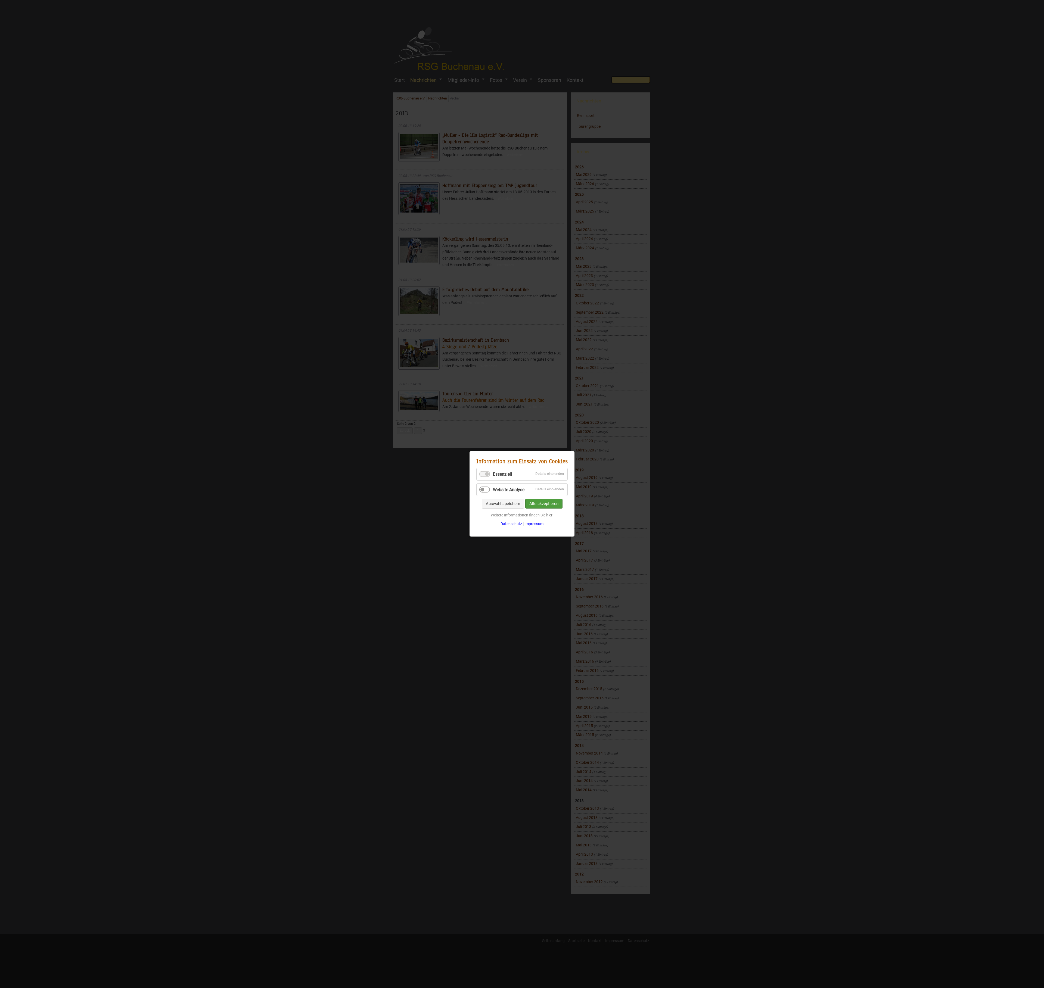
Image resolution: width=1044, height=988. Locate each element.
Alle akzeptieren (543, 503)
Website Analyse (508, 489)
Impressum (533, 524)
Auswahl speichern (503, 503)
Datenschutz (511, 524)
